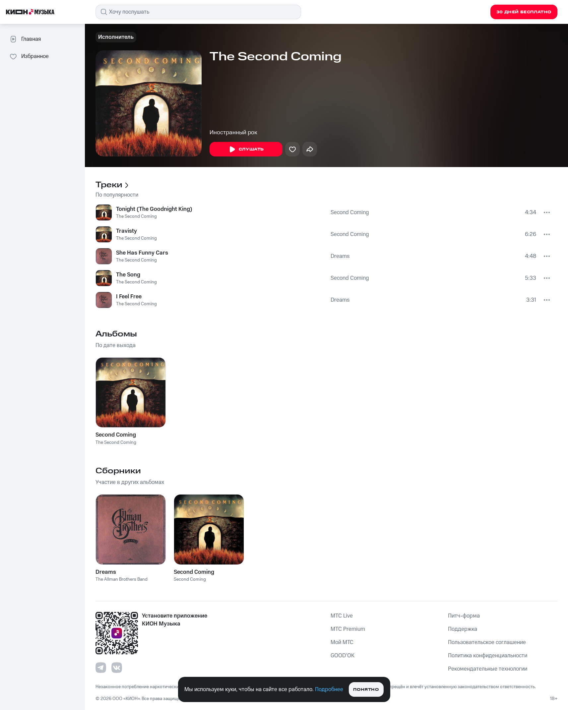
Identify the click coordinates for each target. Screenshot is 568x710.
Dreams (340, 256)
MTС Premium (348, 629)
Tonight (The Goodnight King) (154, 209)
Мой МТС (342, 642)
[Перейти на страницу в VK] (116, 667)
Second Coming (350, 212)
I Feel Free (129, 297)
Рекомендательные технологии (487, 669)
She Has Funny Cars (142, 253)
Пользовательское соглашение (487, 642)
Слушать (251, 149)
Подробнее (329, 689)
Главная (31, 39)
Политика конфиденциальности (487, 656)
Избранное (35, 56)
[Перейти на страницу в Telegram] (100, 667)
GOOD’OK (342, 656)
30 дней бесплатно (523, 12)
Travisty (126, 231)
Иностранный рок (233, 133)
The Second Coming (136, 216)
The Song (128, 275)
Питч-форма (464, 616)
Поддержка (462, 629)
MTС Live (342, 616)
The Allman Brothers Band (121, 579)
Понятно (366, 689)
